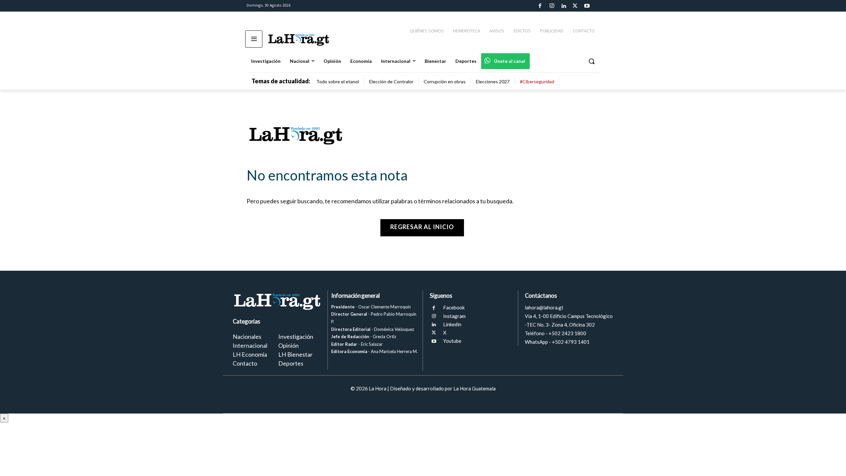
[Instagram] (552, 6)
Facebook (454, 307)
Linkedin (452, 324)
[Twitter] (575, 6)
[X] (434, 333)
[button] (591, 61)
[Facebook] (540, 6)
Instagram (454, 316)
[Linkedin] (563, 6)
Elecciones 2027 (493, 81)
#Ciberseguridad (537, 81)
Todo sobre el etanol (337, 81)
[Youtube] (587, 6)
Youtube (452, 341)
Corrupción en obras (445, 81)
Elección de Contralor (391, 81)
